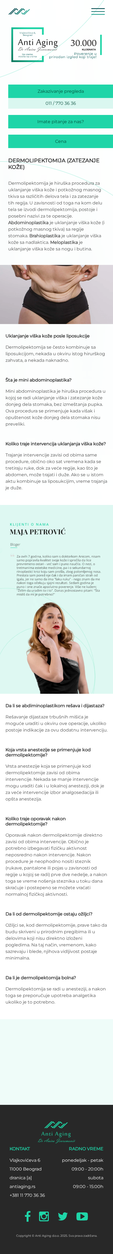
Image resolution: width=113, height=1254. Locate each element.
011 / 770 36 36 (61, 103)
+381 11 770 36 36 (27, 1195)
